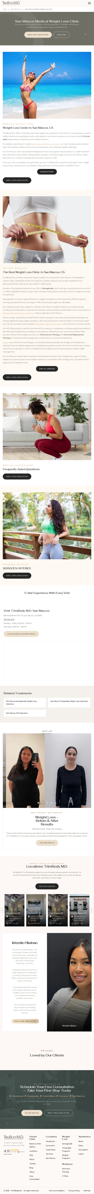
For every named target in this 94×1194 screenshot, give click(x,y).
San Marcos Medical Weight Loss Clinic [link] (38, 9)
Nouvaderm (83, 1150)
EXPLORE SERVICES (32, 1113)
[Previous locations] (2, 910)
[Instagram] (10, 1159)
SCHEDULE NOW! (47, 172)
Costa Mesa (49, 1096)
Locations (33, 1151)
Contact (32, 1163)
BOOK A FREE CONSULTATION (25, 1021)
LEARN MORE (61, 35)
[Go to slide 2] (42, 802)
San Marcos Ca (16, 9)
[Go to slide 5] (55, 802)
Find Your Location (47, 886)
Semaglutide (67, 1144)
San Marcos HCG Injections (17, 713)
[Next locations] (91, 910)
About (31, 1159)
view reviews (8, 1154)
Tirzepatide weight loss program (48, 324)
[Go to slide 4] (51, 802)
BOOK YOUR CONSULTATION (38, 35)
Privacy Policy (74, 1190)
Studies (6, 342)
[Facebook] (5, 1159)
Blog (31, 1168)
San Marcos (78, 1096)
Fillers (81, 1145)
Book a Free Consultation (17, 180)
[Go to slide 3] (47, 802)
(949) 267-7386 (78, 923)
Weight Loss (47, 731)
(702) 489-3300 (13, 923)
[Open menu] (89, 3)
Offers (32, 1172)
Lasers (81, 1154)
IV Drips (65, 1176)
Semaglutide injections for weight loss (18, 313)
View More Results (47, 843)
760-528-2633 (9, 619)
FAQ (31, 1155)
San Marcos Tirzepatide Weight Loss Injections (69, 701)
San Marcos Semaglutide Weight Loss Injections (21, 702)
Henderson (18, 1096)
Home (5, 9)
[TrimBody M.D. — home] (11, 3)
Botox (81, 1141)
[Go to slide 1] (38, 802)
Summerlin (33, 1096)
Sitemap (87, 1190)
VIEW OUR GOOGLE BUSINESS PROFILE (21, 634)
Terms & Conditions (56, 1190)
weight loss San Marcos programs (45, 144)
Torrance (63, 1096)
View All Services (47, 369)
